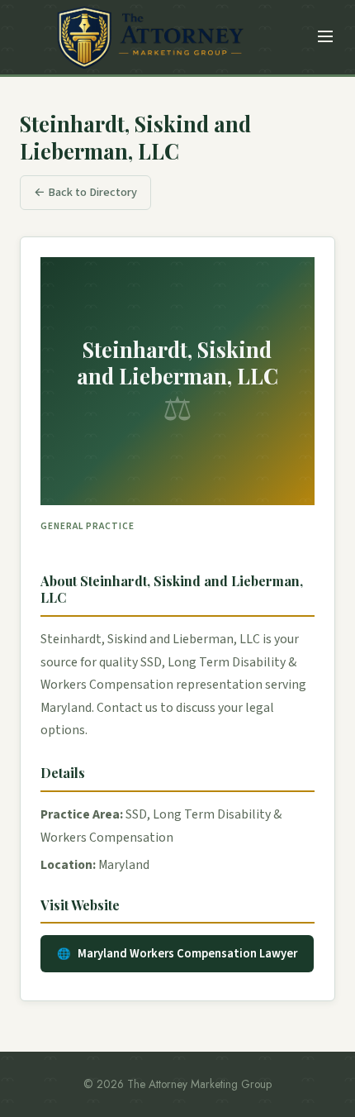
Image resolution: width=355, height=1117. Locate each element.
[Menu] (325, 37)
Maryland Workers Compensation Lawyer (187, 953)
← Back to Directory (85, 192)
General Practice (87, 526)
